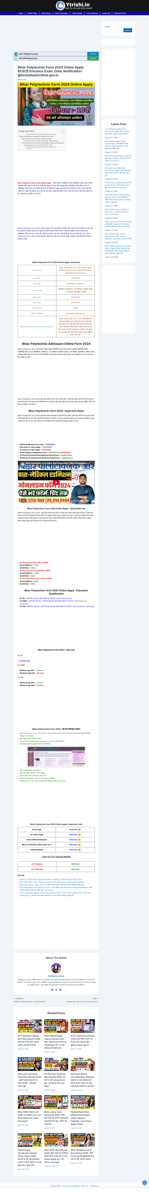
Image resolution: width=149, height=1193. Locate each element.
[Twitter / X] (56, 990)
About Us (84, 1186)
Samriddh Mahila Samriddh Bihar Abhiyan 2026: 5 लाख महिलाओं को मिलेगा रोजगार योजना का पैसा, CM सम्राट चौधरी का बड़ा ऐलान (82, 1080)
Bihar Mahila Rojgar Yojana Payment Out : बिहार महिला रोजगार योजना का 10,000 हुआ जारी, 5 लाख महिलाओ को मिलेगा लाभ (55, 1042)
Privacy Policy (55, 1186)
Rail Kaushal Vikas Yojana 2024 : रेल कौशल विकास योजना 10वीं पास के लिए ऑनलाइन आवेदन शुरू (52, 885)
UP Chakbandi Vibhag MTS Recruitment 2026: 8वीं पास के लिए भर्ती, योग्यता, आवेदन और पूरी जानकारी (117, 131)
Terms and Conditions (71, 1186)
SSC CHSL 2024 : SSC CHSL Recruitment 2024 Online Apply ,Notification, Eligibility (52, 882)
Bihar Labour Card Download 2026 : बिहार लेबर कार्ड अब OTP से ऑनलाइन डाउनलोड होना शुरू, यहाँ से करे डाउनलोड (56, 1118)
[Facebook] (52, 990)
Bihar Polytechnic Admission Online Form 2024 (36, 136)
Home (21, 13)
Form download (92, 13)
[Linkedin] (60, 990)
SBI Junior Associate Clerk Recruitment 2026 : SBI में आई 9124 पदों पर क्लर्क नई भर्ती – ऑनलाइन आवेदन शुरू (29, 1080)
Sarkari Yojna (32, 13)
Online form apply (61, 13)
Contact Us (94, 1186)
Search (107, 27)
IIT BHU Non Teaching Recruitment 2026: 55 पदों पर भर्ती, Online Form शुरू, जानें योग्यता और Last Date (54, 1080)
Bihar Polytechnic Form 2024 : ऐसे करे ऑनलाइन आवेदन (38, 145)
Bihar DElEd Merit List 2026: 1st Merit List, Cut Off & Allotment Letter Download (117, 211)
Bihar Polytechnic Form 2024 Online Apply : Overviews (41, 134)
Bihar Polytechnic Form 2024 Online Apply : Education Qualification (43, 143)
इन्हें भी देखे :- (30, 148)
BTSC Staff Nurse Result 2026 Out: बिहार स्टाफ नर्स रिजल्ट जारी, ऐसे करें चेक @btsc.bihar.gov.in (118, 158)
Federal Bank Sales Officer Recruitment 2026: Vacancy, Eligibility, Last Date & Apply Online (81, 1118)
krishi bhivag (46, 13)
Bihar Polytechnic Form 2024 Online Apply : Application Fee (41, 141)
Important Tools (120, 13)
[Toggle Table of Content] (62, 131)
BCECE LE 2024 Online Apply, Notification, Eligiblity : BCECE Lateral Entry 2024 (51, 879)
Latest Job (106, 13)
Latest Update (77, 13)
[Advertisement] (56, 37)
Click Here (73, 829)
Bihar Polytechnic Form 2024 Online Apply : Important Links (41, 147)
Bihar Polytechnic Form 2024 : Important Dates (36, 139)
